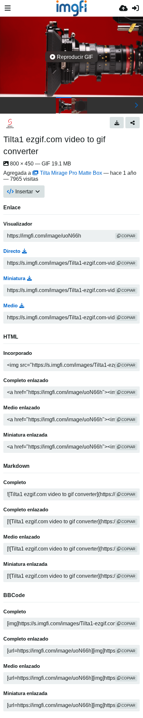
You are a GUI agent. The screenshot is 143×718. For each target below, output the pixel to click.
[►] (136, 105)
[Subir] (123, 8)
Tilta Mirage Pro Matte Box (71, 173)
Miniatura (14, 278)
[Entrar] (135, 8)
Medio (10, 305)
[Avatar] (10, 123)
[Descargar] (117, 122)
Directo (11, 251)
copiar (127, 236)
